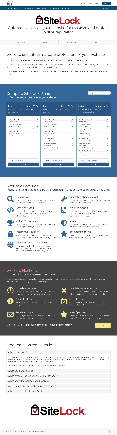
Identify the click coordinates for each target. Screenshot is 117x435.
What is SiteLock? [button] (17, 352)
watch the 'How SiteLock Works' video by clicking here (47, 365)
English (83, 3)
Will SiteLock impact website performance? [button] (32, 386)
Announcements (27, 8)
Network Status (54, 8)
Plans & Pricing (20, 42)
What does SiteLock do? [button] (21, 370)
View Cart (106, 3)
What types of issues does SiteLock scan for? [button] (33, 376)
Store (16, 8)
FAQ (96, 42)
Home (10, 8)
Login (90, 3)
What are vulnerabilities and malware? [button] (29, 381)
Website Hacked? (71, 42)
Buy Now (23, 164)
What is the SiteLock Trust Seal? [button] (25, 391)
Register (96, 3)
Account (105, 8)
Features (45, 42)
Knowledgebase (41, 8)
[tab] (58, 352)
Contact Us (65, 8)
